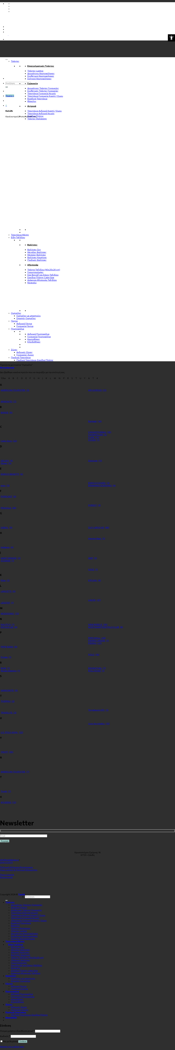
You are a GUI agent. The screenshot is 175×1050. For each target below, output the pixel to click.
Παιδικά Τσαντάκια (21, 357)
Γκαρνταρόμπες (35, 272)
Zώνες (14, 349)
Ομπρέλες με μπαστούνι (28, 315)
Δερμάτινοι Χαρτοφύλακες (41, 73)
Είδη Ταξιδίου (18, 237)
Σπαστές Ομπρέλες (26, 318)
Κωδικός (5, 1036)
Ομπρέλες (16, 313)
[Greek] (6, 31)
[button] (171, 37)
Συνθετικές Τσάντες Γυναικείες (42, 90)
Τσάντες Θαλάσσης (37, 118)
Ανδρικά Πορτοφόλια (38, 334)
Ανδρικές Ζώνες (24, 352)
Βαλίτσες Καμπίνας (37, 257)
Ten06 (21, 894)
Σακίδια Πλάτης (35, 116)
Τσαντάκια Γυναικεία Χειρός (41, 93)
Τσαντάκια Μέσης (20, 234)
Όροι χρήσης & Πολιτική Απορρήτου (18, 869)
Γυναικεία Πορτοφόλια (39, 336)
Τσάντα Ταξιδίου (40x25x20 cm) (43, 269)
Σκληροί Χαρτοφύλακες (39, 78)
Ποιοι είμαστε (7, 874)
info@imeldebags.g (9, 859)
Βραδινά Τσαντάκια (37, 98)
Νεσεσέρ (32, 282)
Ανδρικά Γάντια (24, 323)
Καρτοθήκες (33, 339)
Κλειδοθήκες (33, 341)
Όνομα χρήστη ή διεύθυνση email (17, 1031)
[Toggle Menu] (6, 59)
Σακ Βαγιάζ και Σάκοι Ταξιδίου (43, 274)
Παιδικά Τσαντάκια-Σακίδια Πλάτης (34, 360)
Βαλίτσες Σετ (34, 249)
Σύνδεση (22, 1042)
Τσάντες (15, 61)
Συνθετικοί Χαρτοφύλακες (40, 76)
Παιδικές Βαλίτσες (36, 260)
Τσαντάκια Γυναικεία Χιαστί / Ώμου (45, 96)
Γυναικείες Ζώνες (25, 354)
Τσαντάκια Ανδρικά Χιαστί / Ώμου (44, 111)
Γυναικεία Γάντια (24, 326)
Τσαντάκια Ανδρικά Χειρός (41, 113)
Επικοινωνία (6, 877)
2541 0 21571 (6, 862)
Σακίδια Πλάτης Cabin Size (40, 277)
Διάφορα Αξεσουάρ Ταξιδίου (42, 280)
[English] (9, 34)
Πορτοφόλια (17, 328)
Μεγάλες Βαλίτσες (36, 252)
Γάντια (14, 321)
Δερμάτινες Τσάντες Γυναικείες (43, 88)
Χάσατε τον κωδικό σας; (12, 1046)
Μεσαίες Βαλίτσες (36, 254)
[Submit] (6, 900)
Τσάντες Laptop (35, 70)
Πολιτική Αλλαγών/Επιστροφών (16, 867)
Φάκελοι (31, 101)
